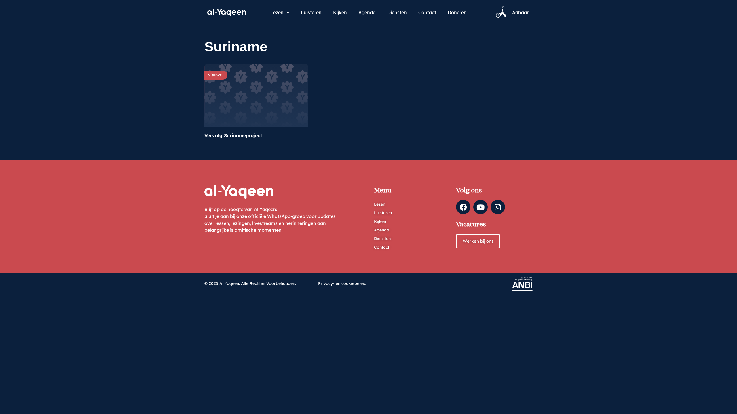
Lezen (277, 12)
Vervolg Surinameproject (233, 135)
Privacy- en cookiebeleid (342, 283)
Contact (427, 12)
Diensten (397, 12)
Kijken (340, 12)
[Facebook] (463, 207)
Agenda (367, 12)
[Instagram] (498, 207)
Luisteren (311, 12)
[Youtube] (480, 207)
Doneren (457, 12)
